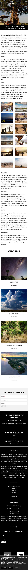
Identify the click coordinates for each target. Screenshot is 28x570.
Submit (3, 406)
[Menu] (26, 2)
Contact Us (14, 496)
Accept (4, 567)
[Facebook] (11, 527)
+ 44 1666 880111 (16, 420)
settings (16, 561)
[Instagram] (16, 527)
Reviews (14, 492)
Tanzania (18, 35)
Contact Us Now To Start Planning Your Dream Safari (14, 27)
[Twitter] (13, 527)
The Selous (3, 56)
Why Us (14, 490)
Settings (16, 567)
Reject (10, 567)
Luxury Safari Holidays (14, 486)
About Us (14, 488)
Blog (14, 494)
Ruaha (2, 82)
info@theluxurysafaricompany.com (17, 423)
